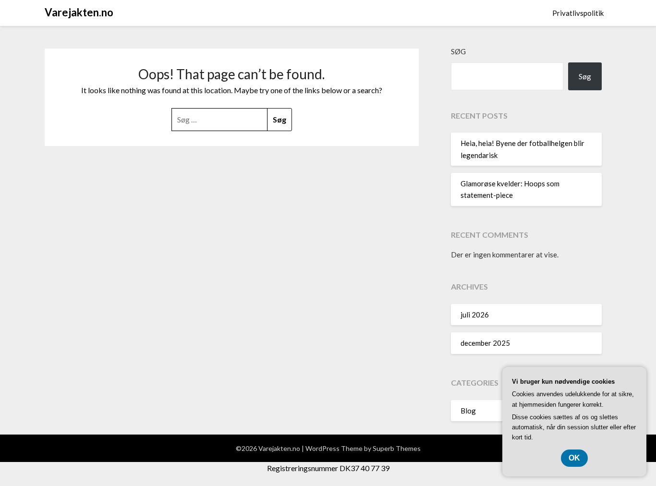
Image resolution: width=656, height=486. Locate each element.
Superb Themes (397, 448)
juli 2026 (475, 314)
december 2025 (485, 343)
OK (574, 458)
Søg (458, 51)
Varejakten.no (79, 12)
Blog (468, 410)
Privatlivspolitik (578, 13)
